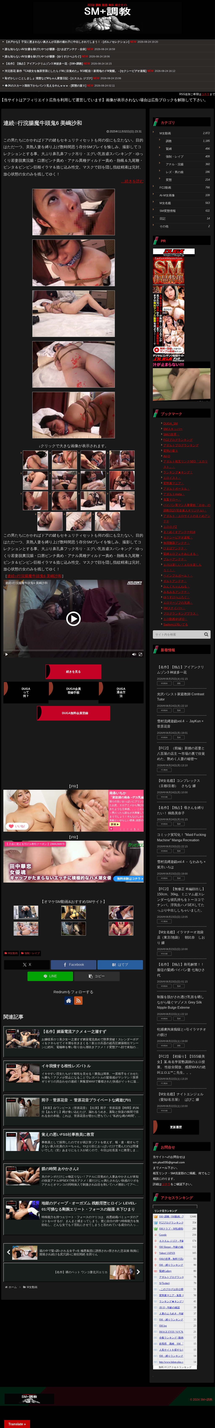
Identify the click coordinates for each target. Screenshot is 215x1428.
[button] (97, 976)
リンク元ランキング (165, 1210)
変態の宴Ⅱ (170, 450)
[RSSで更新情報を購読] (78, 1000)
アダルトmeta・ (174, 494)
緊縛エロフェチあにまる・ (181, 553)
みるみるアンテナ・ (176, 592)
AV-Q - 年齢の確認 (169, 1307)
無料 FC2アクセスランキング (175, 1367)
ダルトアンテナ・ (175, 581)
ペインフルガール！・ (178, 575)
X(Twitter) (164, 1283)
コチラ (205, 94)
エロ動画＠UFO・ (175, 619)
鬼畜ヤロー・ (172, 499)
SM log (163, 1325)
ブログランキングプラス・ (181, 613)
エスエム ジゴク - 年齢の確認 (175, 1240)
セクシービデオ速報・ (178, 537)
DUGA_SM (170, 423)
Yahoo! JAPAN (167, 1253)
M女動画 (13, 953)
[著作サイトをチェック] (68, 1000)
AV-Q (166, 456)
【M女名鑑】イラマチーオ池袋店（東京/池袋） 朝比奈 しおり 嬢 (181, 937)
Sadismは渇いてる (175, 624)
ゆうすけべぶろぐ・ (176, 597)
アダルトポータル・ (176, 488)
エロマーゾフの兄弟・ (178, 602)
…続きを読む (132, 181)
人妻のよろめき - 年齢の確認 (175, 1313)
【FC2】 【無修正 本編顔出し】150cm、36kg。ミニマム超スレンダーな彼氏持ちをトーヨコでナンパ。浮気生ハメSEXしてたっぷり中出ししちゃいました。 (181, 899)
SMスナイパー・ (174, 608)
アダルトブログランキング (181, 445)
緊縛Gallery (165, 1271)
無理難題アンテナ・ (176, 543)
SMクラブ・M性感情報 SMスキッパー (180, 1228)
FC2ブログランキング (178, 439)
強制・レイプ (32, 953)
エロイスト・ (172, 477)
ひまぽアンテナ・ (175, 548)
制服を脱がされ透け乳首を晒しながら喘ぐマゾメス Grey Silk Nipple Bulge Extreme (180, 1002)
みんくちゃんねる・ (176, 586)
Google (162, 1234)
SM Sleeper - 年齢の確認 (172, 1246)
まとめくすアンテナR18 (179, 532)
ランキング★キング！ (178, 472)
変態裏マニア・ (173, 483)
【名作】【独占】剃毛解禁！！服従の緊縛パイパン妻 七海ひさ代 (181, 970)
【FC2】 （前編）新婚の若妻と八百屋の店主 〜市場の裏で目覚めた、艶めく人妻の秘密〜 (181, 753)
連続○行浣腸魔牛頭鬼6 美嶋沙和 (34, 576)
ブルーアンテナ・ (175, 559)
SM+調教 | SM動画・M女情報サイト (179, 1216)
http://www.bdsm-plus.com (172, 1362)
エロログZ (170, 526)
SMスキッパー (172, 429)
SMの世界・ (171, 434)
